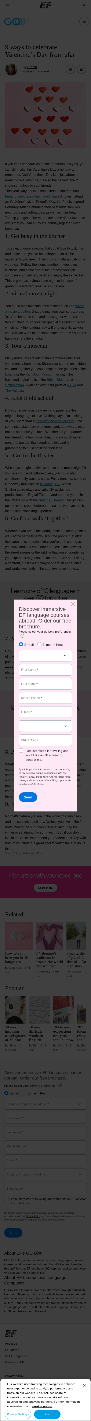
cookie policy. (42, 1406)
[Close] (84, 1385)
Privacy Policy (26, 777)
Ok (47, 1414)
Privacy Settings (18, 1414)
